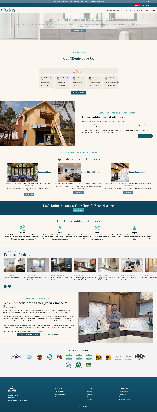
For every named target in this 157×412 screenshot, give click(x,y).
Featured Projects (123, 391)
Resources (139, 10)
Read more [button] (59, 87)
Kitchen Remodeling (60, 391)
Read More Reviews (78, 92)
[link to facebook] (79, 407)
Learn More (29, 194)
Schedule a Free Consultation (28, 334)
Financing (89, 399)
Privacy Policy (24, 406)
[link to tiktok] (86, 407)
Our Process (125, 10)
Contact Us (137, 5)
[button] (113, 10)
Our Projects (132, 10)
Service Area (90, 397)
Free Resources (123, 397)
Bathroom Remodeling (61, 394)
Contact (153, 10)
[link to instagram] (81, 407)
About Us (89, 391)
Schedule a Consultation (125, 399)
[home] (9, 10)
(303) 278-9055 (145, 5)
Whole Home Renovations (61, 397)
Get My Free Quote (78, 30)
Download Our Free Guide (51, 334)
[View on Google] (42, 78)
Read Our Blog (123, 394)
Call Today (78, 210)
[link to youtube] (83, 407)
